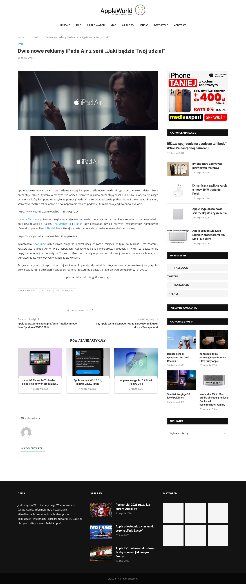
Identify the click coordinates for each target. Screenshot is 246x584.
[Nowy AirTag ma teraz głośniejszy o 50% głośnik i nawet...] (218, 535)
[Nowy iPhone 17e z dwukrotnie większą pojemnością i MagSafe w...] (195, 535)
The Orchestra (62, 223)
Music (144, 25)
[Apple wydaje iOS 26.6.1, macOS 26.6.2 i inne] (88, 363)
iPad (78, 25)
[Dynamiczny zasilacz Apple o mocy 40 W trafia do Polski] (178, 191)
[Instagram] (25, 10)
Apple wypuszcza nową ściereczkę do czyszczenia (209, 211)
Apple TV (128, 25)
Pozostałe (160, 25)
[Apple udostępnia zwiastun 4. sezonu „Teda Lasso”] (101, 532)
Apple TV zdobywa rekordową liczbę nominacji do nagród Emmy (135, 552)
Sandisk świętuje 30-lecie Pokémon (179, 396)
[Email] (37, 10)
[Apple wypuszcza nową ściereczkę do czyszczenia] (178, 214)
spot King (39, 244)
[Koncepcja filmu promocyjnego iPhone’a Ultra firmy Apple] (214, 340)
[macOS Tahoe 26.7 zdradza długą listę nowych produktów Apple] (40, 363)
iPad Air (46, 290)
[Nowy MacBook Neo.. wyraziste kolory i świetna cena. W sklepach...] (173, 535)
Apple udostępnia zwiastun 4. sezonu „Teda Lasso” (135, 528)
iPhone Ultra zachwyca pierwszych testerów (207, 165)
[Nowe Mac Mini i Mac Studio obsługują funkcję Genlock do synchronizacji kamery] (214, 380)
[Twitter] (22, 10)
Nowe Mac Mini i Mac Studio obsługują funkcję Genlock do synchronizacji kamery (214, 399)
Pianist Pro (53, 228)
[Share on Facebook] (99, 310)
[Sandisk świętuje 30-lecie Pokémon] (181, 380)
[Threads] (29, 10)
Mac (114, 25)
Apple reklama (27, 290)
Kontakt (180, 25)
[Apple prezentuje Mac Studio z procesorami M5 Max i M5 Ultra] (178, 236)
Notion (78, 223)
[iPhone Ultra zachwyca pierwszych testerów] (178, 169)
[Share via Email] (109, 310)
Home (21, 37)
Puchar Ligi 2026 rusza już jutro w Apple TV (133, 506)
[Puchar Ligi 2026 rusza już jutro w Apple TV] (101, 510)
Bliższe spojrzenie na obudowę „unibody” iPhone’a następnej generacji (197, 146)
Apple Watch (96, 25)
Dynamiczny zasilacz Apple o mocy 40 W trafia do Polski (209, 189)
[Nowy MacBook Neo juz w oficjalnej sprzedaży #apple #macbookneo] (218, 513)
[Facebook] (19, 10)
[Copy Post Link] (104, 310)
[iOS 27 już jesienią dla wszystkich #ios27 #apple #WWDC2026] (195, 513)
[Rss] (32, 10)
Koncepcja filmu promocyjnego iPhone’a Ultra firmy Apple (213, 357)
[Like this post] (95, 310)
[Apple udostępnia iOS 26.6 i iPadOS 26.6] (136, 363)
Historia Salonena (28, 219)
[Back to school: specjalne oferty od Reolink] (181, 340)
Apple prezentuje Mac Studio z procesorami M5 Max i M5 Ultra (208, 235)
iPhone (65, 25)
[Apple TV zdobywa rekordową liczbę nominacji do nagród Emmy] (101, 553)
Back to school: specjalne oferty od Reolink (178, 357)
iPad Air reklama (64, 290)
